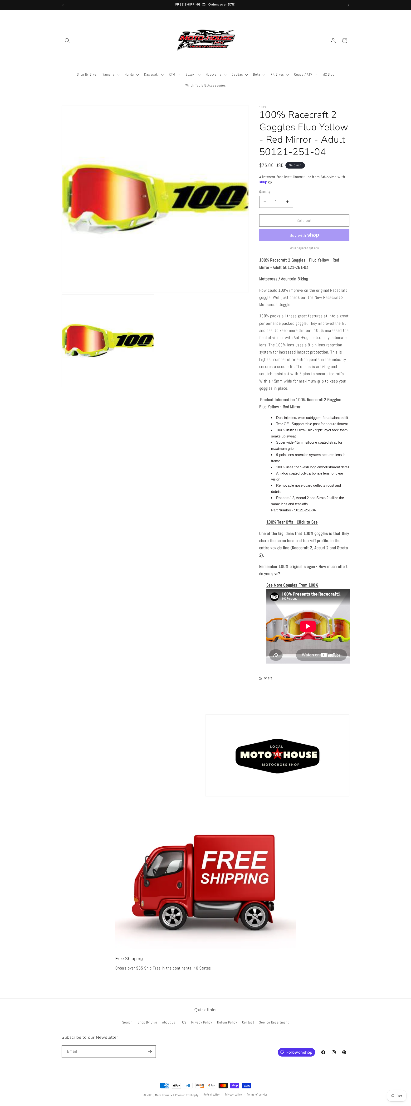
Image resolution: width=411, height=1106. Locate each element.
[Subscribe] (150, 1051)
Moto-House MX (164, 1095)
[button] (67, 40)
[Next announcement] (348, 5)
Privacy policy (233, 1094)
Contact (248, 1022)
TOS (183, 1022)
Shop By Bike (147, 1022)
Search (127, 1022)
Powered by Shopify (187, 1095)
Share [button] (268, 678)
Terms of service (257, 1094)
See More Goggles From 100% (292, 584)
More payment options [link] (304, 248)
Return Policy (227, 1022)
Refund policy (212, 1094)
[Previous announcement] (63, 5)
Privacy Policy (201, 1022)
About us (168, 1022)
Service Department (274, 1022)
